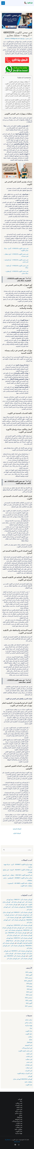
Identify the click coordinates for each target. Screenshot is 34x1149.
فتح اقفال (29, 1042)
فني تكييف (29, 1053)
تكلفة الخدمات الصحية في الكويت (20, 92)
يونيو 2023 (29, 986)
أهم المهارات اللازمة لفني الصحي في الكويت (17, 86)
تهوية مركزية (28, 1025)
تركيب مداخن (28, 1022)
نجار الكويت (29, 1085)
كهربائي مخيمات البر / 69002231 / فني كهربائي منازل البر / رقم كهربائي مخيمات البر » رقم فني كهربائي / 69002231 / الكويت (17, 914)
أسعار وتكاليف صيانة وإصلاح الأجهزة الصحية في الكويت (16, 94)
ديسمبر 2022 (28, 997)
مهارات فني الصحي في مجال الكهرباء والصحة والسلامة (16, 88)
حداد (31, 1028)
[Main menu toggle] (3, 3)
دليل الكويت (28, 1034)
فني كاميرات (28, 1070)
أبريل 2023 (29, 992)
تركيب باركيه (28, 1020)
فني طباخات (28, 1065)
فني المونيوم (28, 1045)
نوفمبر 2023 (28, 972)
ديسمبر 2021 (28, 1006)
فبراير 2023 (29, 995)
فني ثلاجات (29, 1056)
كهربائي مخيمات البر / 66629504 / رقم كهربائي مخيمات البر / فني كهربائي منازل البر (17, 907)
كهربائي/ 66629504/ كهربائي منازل (22, 1079)
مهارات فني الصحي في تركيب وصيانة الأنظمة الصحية (16, 90)
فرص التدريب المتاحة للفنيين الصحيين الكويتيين (16, 108)
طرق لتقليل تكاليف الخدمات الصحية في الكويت (16, 96)
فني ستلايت (29, 1059)
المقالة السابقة (17, 829)
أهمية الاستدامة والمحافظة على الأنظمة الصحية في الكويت (16, 104)
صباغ (30, 1039)
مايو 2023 (29, 989)
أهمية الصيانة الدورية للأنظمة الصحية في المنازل (17, 100)
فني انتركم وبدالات (27, 1048)
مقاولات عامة (28, 1082)
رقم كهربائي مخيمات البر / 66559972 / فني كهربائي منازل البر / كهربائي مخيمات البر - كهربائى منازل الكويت (18, 953)
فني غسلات (29, 1068)
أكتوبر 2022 (29, 1003)
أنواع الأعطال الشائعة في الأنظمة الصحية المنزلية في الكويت (16, 102)
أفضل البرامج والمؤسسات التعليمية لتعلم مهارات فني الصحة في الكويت (16, 106)
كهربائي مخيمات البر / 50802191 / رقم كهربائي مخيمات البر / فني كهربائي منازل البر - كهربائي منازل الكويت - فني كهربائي (17, 902)
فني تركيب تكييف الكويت (25, 1051)
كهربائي (30, 1076)
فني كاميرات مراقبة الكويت (24, 1073)
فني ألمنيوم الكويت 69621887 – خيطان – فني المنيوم (17, 875)
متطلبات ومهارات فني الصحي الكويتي (18, 82)
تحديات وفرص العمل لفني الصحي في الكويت (16, 84)
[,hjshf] (19, 1144)
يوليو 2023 (29, 983)
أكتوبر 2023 (29, 975)
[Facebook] (15, 1144)
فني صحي (28, 38)
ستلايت (30, 1037)
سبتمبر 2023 (28, 978)
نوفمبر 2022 (28, 1000)
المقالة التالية (17, 833)
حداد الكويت (28, 1031)
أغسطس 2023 (28, 980)
